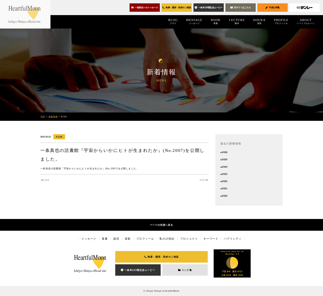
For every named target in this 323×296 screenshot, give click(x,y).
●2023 (224, 174)
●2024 (224, 167)
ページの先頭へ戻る (161, 225)
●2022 (224, 181)
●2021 (224, 188)
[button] (208, 7)
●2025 (224, 159)
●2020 (224, 196)
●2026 (224, 152)
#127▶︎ (204, 180)
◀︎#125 (44, 180)
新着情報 (53, 116)
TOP (42, 116)
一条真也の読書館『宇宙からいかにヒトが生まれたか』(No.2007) (79, 168)
